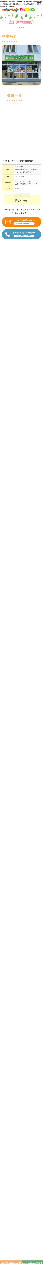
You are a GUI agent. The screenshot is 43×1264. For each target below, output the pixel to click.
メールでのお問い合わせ (24, 221)
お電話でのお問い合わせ (24, 234)
